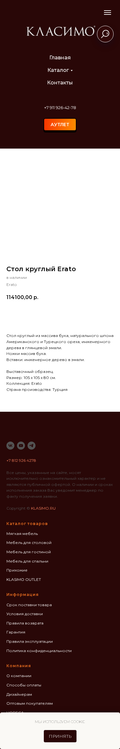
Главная (60, 58)
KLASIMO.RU (43, 508)
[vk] (10, 446)
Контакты (60, 83)
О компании (18, 675)
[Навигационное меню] (107, 12)
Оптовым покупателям (29, 703)
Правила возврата (25, 623)
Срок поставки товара (29, 604)
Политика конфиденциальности (39, 650)
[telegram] (32, 446)
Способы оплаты (23, 685)
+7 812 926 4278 (21, 460)
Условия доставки (24, 613)
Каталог (58, 70)
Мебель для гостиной (28, 551)
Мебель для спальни (27, 561)
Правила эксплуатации (29, 641)
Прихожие (17, 570)
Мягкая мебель (22, 533)
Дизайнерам (19, 694)
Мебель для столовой (29, 542)
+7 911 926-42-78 (60, 107)
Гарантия (15, 632)
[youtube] (21, 446)
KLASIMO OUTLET (23, 579)
